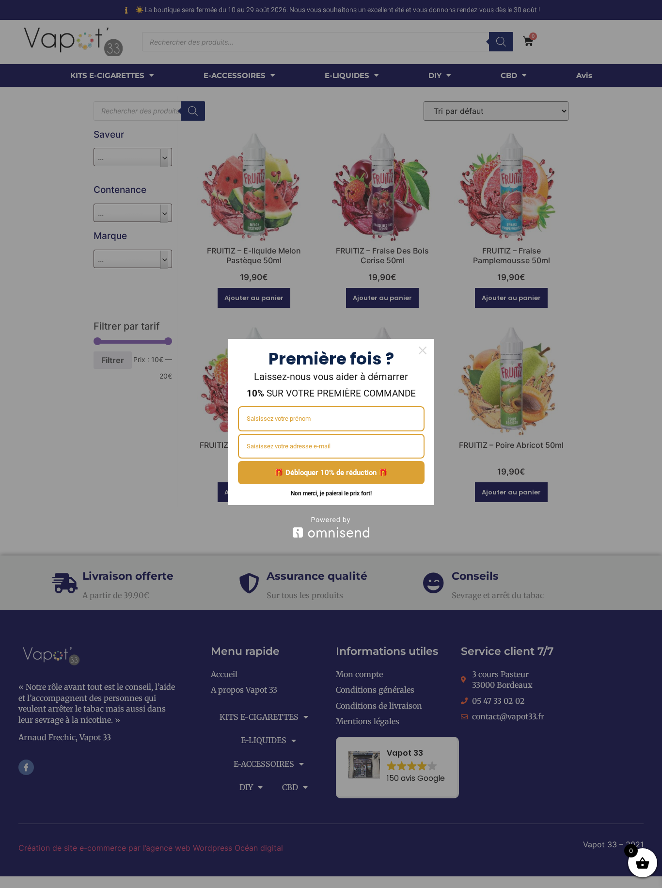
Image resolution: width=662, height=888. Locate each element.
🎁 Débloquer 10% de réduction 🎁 (331, 472)
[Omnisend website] (331, 527)
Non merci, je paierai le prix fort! (331, 493)
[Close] (422, 350)
